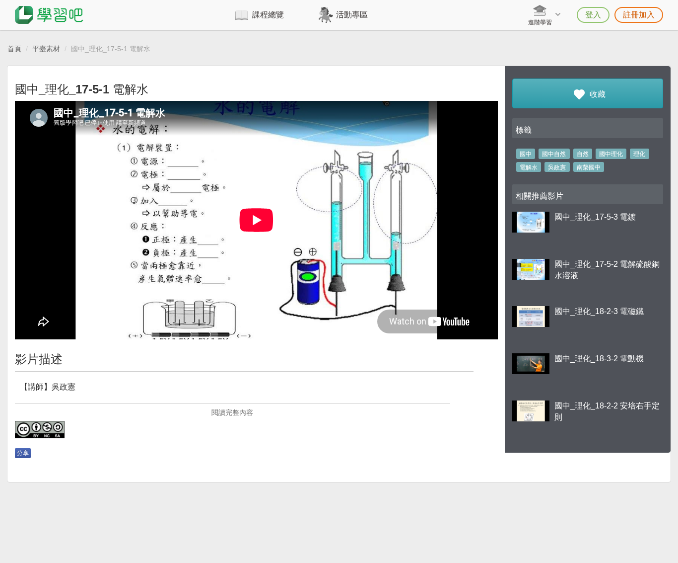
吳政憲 (557, 167)
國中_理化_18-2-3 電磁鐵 (599, 311)
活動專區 (352, 14)
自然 (583, 154)
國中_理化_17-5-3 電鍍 (595, 217)
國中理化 (611, 154)
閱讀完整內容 (232, 412)
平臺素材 (46, 49)
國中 (526, 154)
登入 (593, 14)
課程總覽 (268, 14)
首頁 (14, 49)
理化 (639, 154)
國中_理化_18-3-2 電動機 (599, 358)
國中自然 (554, 154)
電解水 (529, 167)
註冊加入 (639, 14)
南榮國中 (589, 167)
